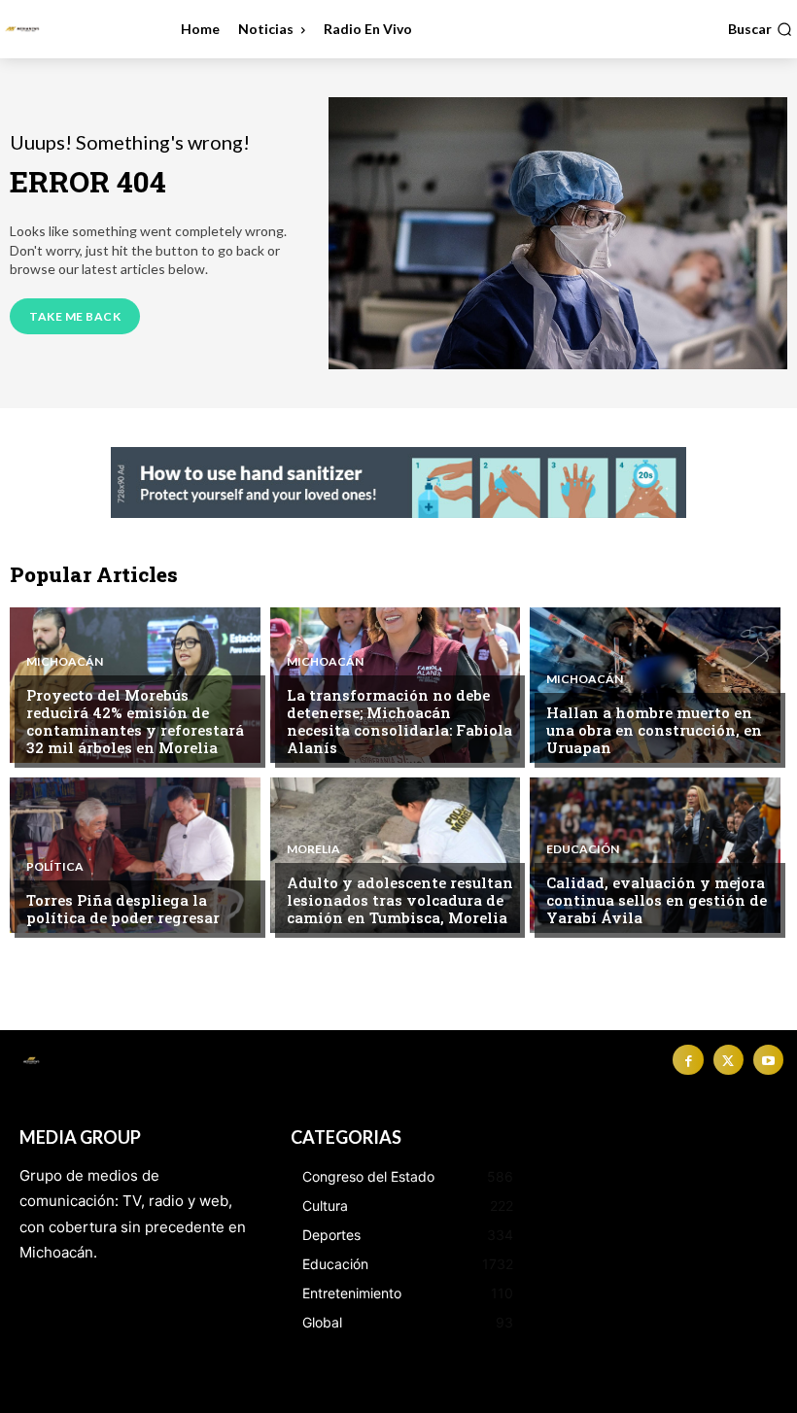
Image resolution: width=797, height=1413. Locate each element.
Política (55, 867)
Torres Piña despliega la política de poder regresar (123, 908)
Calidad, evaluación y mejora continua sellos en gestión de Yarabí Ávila (656, 900)
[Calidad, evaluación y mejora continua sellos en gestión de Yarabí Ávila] (655, 855)
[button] (760, 29)
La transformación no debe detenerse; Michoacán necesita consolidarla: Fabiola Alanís (399, 721)
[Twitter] (728, 1060)
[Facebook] (688, 1060)
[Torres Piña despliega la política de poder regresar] (135, 855)
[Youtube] (768, 1060)
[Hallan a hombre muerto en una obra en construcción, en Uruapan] (655, 685)
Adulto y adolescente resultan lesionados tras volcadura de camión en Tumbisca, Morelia (400, 900)
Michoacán (64, 662)
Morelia (313, 849)
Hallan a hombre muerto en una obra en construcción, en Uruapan (654, 730)
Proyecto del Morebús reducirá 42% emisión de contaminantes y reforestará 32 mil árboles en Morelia (135, 721)
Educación (582, 849)
